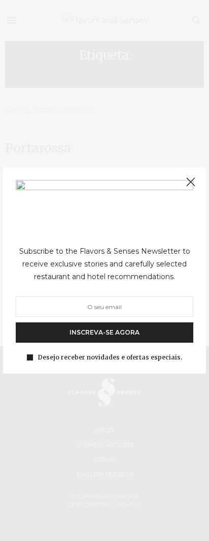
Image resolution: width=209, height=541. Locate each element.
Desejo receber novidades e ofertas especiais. (110, 357)
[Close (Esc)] (191, 182)
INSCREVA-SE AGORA (104, 332)
